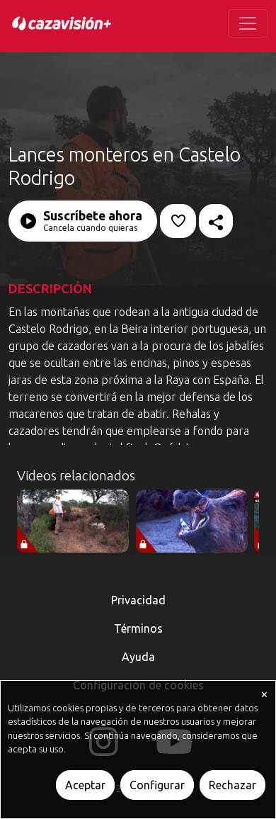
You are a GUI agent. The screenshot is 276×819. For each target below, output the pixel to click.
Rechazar (232, 785)
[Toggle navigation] (248, 23)
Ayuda (138, 656)
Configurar (157, 785)
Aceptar (85, 785)
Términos (138, 628)
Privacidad (138, 600)
